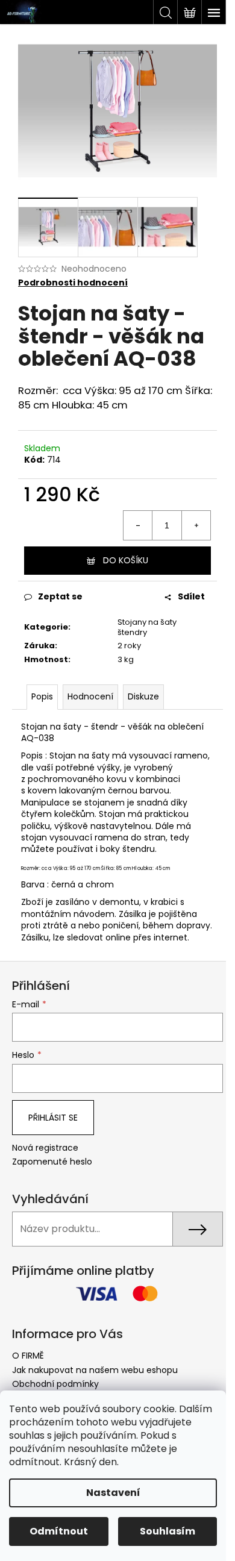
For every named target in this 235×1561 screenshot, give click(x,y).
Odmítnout (59, 1531)
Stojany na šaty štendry (147, 627)
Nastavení (113, 1493)
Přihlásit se (53, 1118)
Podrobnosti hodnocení (73, 283)
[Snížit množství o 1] (138, 525)
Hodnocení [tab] (90, 696)
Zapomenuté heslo (52, 1162)
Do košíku (125, 560)
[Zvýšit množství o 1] (195, 525)
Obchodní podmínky (55, 1384)
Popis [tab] (42, 696)
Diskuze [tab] (143, 696)
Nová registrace (45, 1148)
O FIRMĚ (28, 1356)
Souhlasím (167, 1531)
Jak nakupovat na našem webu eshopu (95, 1370)
